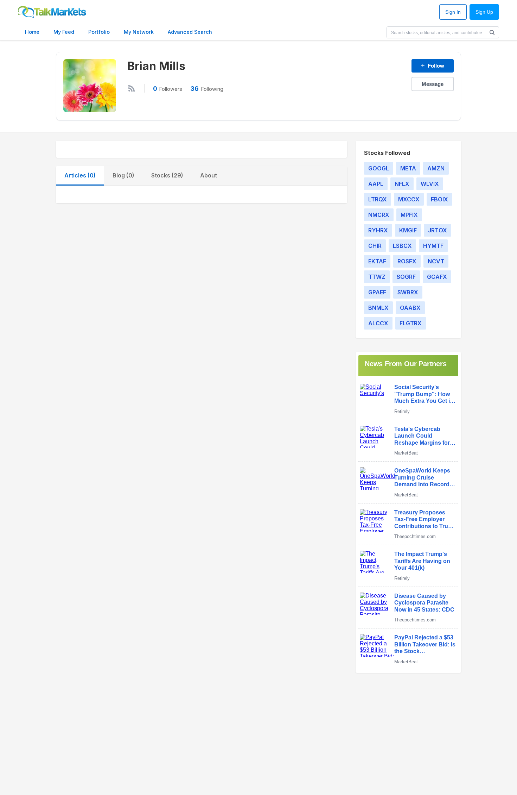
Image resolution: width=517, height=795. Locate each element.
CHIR (375, 245)
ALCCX (378, 323)
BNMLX (378, 307)
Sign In (453, 12)
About (208, 175)
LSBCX (402, 245)
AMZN (436, 168)
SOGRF (406, 276)
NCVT (436, 261)
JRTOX (437, 230)
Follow (432, 65)
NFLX (402, 183)
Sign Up (484, 12)
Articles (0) (80, 175)
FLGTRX (411, 323)
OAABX (410, 307)
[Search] (492, 32)
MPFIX (409, 214)
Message (432, 84)
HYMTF (433, 245)
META (408, 168)
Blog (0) (123, 175)
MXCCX (409, 199)
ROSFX (406, 261)
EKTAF (377, 261)
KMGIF (408, 230)
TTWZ (376, 276)
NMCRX (378, 214)
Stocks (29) (167, 175)
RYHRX (378, 230)
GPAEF (377, 292)
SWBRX (407, 292)
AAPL (375, 183)
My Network (139, 32)
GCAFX (437, 276)
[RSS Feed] (131, 88)
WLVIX (430, 183)
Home (32, 32)
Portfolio (99, 32)
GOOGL (378, 168)
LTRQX (377, 199)
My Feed (63, 32)
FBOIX (439, 199)
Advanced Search (190, 32)
